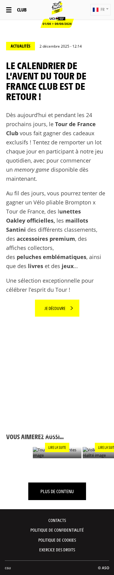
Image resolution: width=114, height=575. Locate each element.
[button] (100, 9)
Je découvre (54, 308)
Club (21, 9)
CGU (8, 568)
